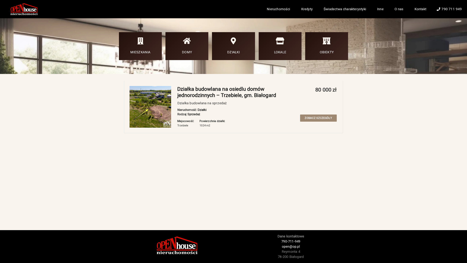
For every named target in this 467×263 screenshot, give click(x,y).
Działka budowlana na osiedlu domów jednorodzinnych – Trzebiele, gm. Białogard (226, 92)
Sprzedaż (194, 114)
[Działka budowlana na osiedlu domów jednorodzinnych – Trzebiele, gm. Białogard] (150, 88)
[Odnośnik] (140, 46)
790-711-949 (290, 241)
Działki (202, 110)
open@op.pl (291, 247)
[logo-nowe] (23, 9)
